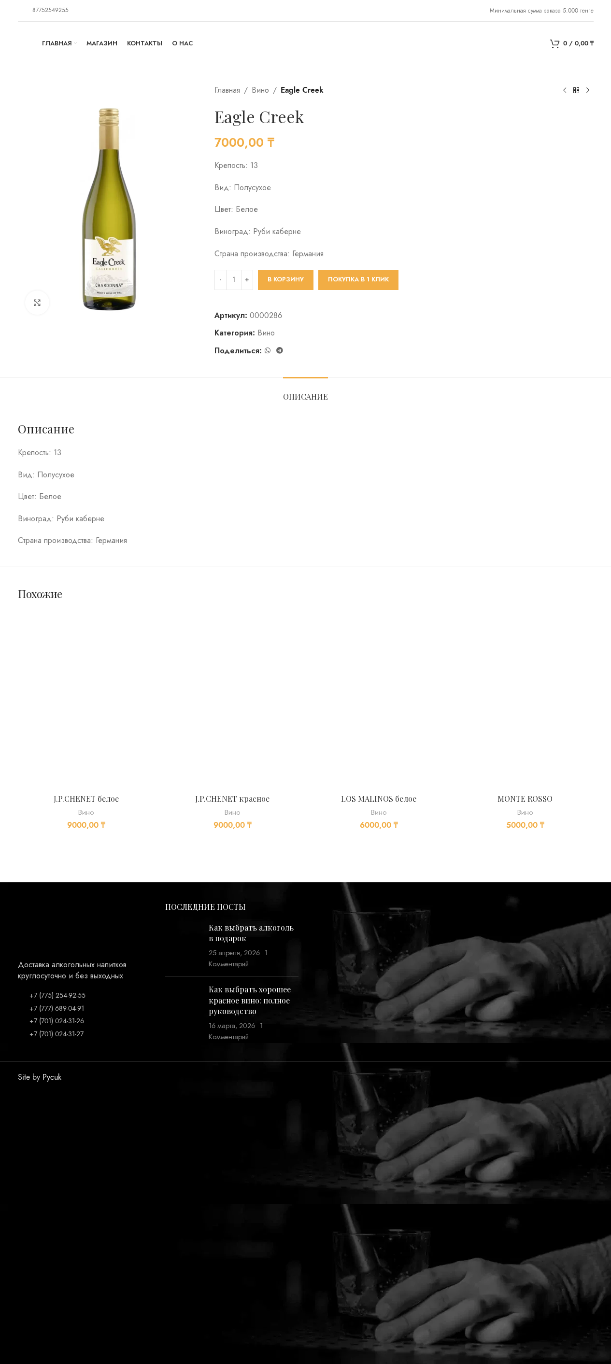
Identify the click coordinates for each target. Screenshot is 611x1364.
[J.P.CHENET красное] (232, 700)
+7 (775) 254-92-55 (57, 995)
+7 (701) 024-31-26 (56, 1021)
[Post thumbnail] (183, 946)
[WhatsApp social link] (267, 351)
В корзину (286, 279)
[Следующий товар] (588, 91)
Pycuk (52, 1077)
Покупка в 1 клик (358, 279)
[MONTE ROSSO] (525, 700)
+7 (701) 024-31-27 (56, 1034)
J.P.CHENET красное (232, 798)
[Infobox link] (43, 10)
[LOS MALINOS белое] (379, 700)
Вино (260, 90)
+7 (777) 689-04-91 (56, 1008)
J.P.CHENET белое (86, 798)
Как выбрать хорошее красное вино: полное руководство (250, 1000)
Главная (227, 90)
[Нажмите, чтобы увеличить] (37, 303)
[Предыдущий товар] (564, 91)
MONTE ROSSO (525, 798)
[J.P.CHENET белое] (86, 700)
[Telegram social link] (279, 351)
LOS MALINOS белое (378, 798)
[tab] (305, 391)
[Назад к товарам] (576, 91)
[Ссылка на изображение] (42, 925)
